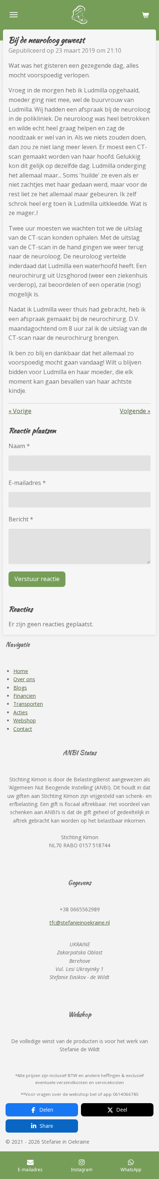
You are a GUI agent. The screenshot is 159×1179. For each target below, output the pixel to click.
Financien (24, 695)
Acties (20, 712)
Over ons (24, 679)
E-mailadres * (27, 483)
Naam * (19, 446)
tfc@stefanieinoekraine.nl (80, 922)
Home (20, 671)
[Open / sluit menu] (14, 15)
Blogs (20, 687)
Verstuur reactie (37, 579)
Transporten (28, 703)
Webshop (24, 720)
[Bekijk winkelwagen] (145, 15)
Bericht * (21, 519)
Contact (22, 728)
